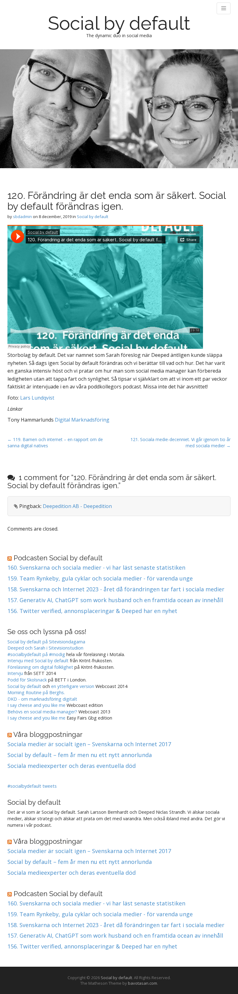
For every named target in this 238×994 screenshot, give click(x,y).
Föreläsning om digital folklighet (40, 667)
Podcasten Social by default (58, 558)
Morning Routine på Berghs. (36, 692)
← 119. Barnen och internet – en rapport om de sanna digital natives (55, 442)
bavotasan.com (142, 983)
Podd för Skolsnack (27, 680)
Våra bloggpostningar (47, 734)
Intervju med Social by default (37, 660)
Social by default (119, 23)
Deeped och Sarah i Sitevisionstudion (45, 648)
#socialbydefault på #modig (36, 654)
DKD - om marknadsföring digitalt (42, 699)
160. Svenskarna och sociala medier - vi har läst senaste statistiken (96, 568)
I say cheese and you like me (36, 705)
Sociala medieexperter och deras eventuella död (71, 766)
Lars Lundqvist (37, 397)
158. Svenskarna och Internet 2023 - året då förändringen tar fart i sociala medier (115, 589)
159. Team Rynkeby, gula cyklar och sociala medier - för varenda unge (100, 579)
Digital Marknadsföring (82, 419)
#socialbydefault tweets (32, 786)
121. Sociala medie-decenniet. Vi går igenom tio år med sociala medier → (180, 442)
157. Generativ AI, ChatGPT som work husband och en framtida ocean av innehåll (115, 600)
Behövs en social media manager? (42, 712)
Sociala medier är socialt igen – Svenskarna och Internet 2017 (89, 744)
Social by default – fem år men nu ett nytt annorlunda (79, 755)
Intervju (15, 673)
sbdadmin (22, 216)
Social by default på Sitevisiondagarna (46, 642)
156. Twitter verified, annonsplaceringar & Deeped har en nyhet (92, 611)
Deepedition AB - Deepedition (77, 506)
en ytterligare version (72, 686)
